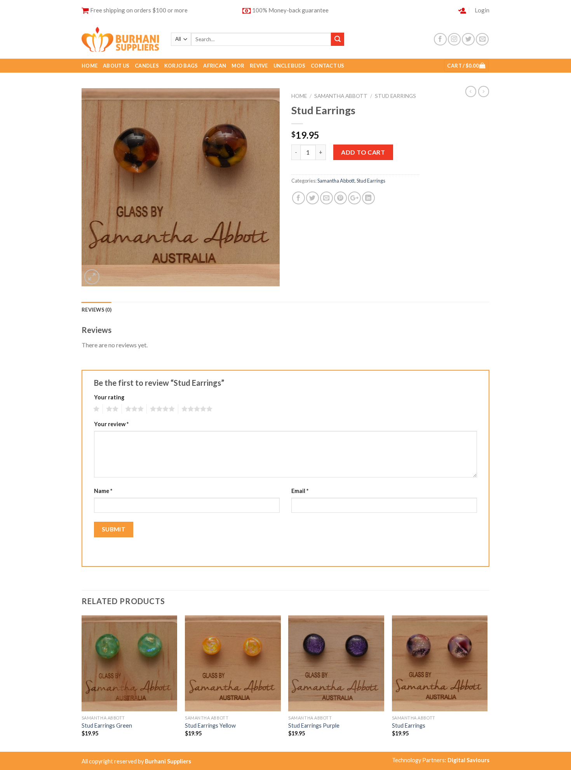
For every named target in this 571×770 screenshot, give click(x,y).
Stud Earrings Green (107, 725)
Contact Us (328, 66)
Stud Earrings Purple (313, 725)
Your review (111, 424)
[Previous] (82, 683)
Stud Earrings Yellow (210, 725)
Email (299, 491)
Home (89, 66)
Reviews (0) (96, 310)
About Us (116, 66)
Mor (238, 66)
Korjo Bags (181, 66)
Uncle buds (289, 66)
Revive (259, 66)
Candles (147, 66)
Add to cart (363, 152)
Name (103, 491)
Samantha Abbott (340, 96)
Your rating (109, 397)
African (214, 66)
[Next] (487, 683)
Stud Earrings (395, 96)
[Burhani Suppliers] (120, 39)
